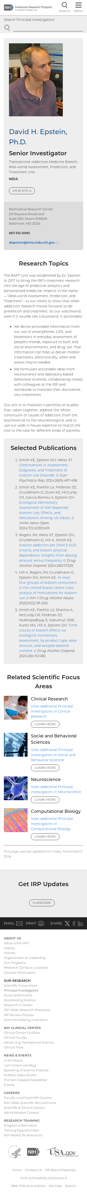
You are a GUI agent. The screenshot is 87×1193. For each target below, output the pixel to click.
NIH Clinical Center (22, 1028)
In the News (13, 1060)
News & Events (17, 1055)
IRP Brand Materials (60, 1170)
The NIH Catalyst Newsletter (25, 1080)
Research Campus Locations (26, 967)
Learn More (45, 724)
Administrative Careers (21, 1112)
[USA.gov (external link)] (62, 1152)
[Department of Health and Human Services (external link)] (14, 1152)
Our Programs (15, 962)
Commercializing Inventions (26, 1020)
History (9, 948)
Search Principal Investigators (29, 20)
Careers (12, 1093)
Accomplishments (18, 995)
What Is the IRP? (16, 943)
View (23, 191)
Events (9, 1085)
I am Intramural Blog (20, 1065)
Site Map (55, 1186)
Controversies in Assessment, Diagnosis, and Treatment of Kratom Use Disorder (43, 470)
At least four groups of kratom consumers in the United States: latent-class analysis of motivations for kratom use (48, 587)
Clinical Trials (13, 1047)
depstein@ (34, 242)
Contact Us (33, 1170)
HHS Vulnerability (43, 1178)
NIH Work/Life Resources (23, 1135)
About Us (12, 938)
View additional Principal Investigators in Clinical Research (52, 711)
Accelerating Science (20, 1000)
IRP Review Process (19, 1015)
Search (70, 1186)
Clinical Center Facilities (22, 1033)
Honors (9, 953)
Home (17, 1170)
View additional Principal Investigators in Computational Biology (52, 824)
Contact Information (20, 972)
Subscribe (42, 903)
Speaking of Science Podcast (26, 1070)
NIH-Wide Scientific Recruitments (30, 1103)
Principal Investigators (21, 990)
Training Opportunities (21, 1130)
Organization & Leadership (25, 958)
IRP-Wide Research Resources (27, 1010)
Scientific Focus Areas (20, 985)
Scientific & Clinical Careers (24, 1108)
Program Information (20, 1125)
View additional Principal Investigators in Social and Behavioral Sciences (53, 755)
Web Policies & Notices (28, 1186)
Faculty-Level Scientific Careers (28, 1098)
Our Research (17, 980)
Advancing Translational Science (29, 1042)
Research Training (22, 1120)
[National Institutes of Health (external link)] (33, 1152)
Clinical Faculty (15, 1037)
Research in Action (18, 1005)
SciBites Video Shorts (20, 1075)
